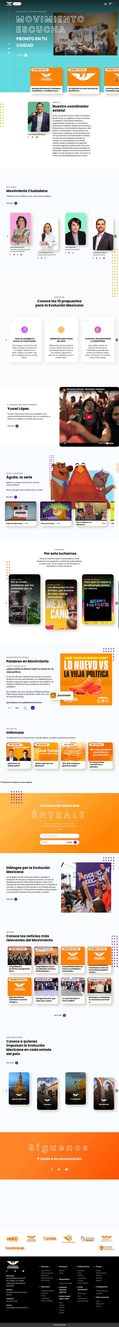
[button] (19, 65)
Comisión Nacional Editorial (63, 1289)
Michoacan (17, 3)
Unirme (69, 842)
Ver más (19, 55)
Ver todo (58, 1015)
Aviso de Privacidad (59, 1325)
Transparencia (101, 1287)
